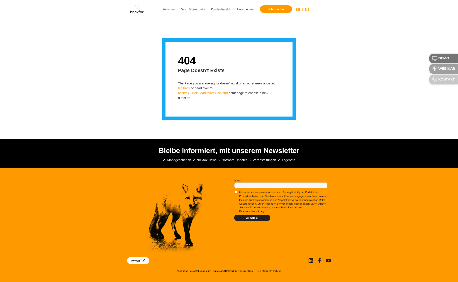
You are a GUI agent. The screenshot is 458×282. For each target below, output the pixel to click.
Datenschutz (231, 271)
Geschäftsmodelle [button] (193, 9)
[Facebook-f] (319, 260)
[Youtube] (328, 260)
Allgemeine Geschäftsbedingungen (194, 271)
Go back (184, 88)
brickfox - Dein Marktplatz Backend (203, 93)
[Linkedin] (310, 260)
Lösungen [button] (168, 9)
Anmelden (252, 217)
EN (306, 9)
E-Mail (238, 180)
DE (298, 9)
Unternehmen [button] (246, 9)
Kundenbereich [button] (221, 9)
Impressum (218, 271)
